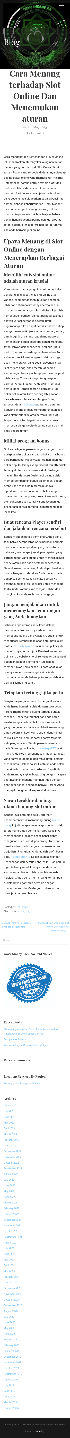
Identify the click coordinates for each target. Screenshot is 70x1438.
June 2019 (9, 1391)
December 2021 (12, 1219)
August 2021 (11, 1242)
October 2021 (11, 1231)
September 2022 (13, 1168)
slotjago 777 (25, 911)
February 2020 (11, 1345)
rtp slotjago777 (24, 646)
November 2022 (12, 1157)
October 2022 (11, 1162)
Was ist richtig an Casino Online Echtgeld (26, 1045)
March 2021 (10, 1271)
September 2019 (13, 1374)
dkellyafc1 (36, 133)
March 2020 (10, 1339)
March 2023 (10, 1134)
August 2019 (11, 1379)
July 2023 (9, 1111)
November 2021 (12, 1225)
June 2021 (9, 1254)
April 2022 (9, 1197)
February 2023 (11, 1140)
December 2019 (12, 1356)
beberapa (30, 404)
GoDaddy (40, 1431)
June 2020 (9, 1322)
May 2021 (9, 1259)
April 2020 (9, 1334)
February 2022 (11, 1208)
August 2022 (11, 1174)
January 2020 (11, 1351)
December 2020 (12, 1288)
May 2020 (9, 1328)
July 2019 (9, 1385)
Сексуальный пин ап (15, 1039)
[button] (61, 7)
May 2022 (9, 1191)
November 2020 (12, 1294)
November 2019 (12, 1362)
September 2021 (13, 1237)
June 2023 (9, 1117)
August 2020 (11, 1311)
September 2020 (13, 1305)
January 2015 (11, 1408)
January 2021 (11, 1282)
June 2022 (9, 1185)
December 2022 (12, 1151)
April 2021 (9, 1265)
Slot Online (21, 907)
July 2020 (9, 1316)
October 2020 (11, 1299)
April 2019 (9, 1396)
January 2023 (11, 1145)
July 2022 (9, 1179)
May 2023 (9, 1122)
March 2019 (10, 1402)
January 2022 (11, 1214)
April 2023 (9, 1128)
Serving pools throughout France (22, 1083)
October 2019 (11, 1368)
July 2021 (9, 1248)
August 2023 (11, 1105)
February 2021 (11, 1276)
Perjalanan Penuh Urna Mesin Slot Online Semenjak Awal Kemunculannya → (53, 927)
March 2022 (10, 1202)
